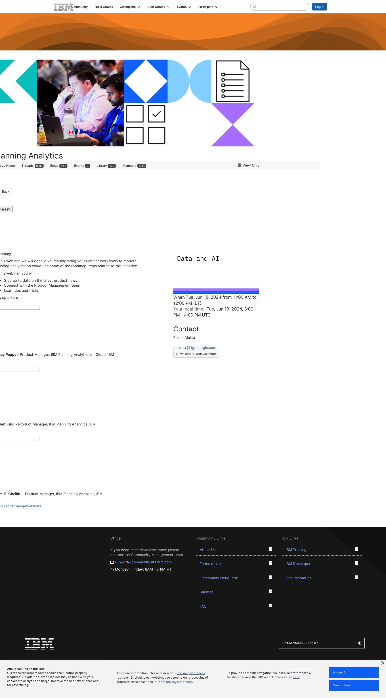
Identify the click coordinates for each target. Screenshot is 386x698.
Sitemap (207, 592)
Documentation (299, 578)
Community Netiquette (219, 578)
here (296, 677)
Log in (319, 6)
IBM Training (296, 549)
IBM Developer (298, 563)
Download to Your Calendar (196, 354)
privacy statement (179, 682)
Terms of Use (211, 563)
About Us (208, 549)
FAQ (203, 606)
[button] (130, 6)
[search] (255, 6)
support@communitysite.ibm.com (143, 562)
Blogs (58, 165)
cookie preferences (191, 673)
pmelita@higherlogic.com (194, 347)
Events (81, 165)
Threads (31, 165)
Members (133, 165)
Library (105, 165)
